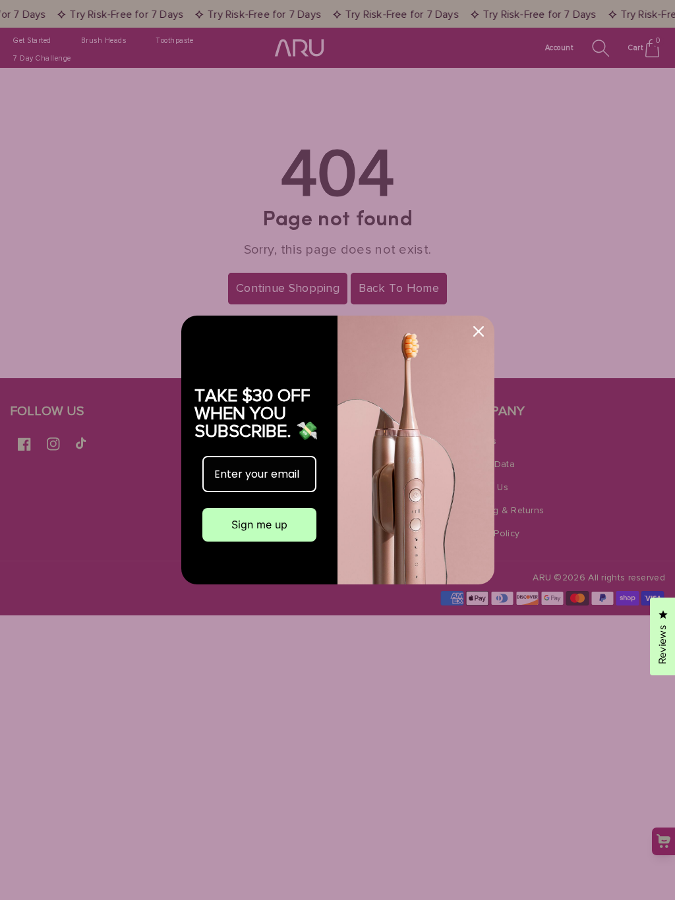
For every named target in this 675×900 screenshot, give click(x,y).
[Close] (478, 331)
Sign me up (259, 524)
